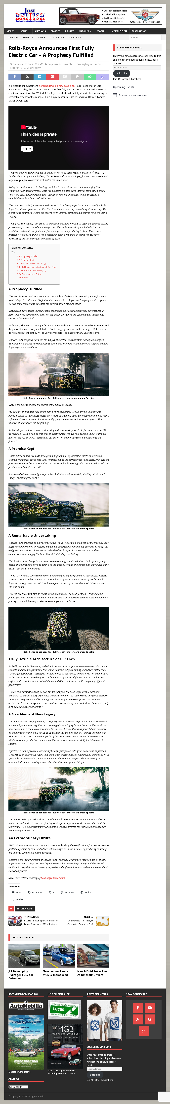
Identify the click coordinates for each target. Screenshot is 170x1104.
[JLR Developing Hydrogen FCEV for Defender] (24, 956)
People (100, 31)
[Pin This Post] (52, 77)
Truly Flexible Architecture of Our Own (37, 267)
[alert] (137, 95)
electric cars (24, 908)
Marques (84, 31)
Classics (55, 31)
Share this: (24, 277)
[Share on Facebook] (14, 77)
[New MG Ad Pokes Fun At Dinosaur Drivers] (93, 956)
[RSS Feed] (144, 1031)
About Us (74, 37)
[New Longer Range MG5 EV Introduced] (59, 956)
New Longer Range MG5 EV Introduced (55, 973)
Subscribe (122, 73)
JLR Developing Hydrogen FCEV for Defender (20, 975)
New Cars (98, 64)
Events (23, 31)
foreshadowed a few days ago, (57, 85)
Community (12, 37)
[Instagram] (150, 1019)
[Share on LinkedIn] (40, 77)
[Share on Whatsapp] (90, 77)
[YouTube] (150, 1008)
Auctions (40, 31)
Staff (40, 64)
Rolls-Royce (16, 67)
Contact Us (56, 37)
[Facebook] (138, 1008)
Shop (40, 37)
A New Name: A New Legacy (32, 270)
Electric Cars (75, 64)
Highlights (87, 64)
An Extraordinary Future (30, 274)
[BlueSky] (138, 1019)
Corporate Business (58, 64)
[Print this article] (77, 77)
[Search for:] (145, 37)
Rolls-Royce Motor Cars (53, 878)
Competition (119, 31)
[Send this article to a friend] (65, 77)
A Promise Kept (26, 260)
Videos (10, 31)
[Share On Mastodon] (102, 77)
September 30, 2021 (23, 64)
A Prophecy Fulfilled (28, 256)
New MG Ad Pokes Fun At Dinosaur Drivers (92, 973)
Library (69, 31)
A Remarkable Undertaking (32, 263)
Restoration (139, 31)
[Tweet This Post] (27, 77)
